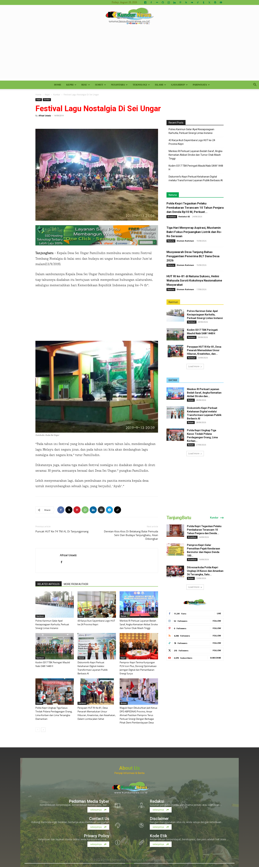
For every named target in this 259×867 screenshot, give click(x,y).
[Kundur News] (129, 16)
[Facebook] (151, 2)
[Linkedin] (174, 2)
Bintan (124, 703)
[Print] (101, 509)
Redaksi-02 (184, 216)
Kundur (56, 94)
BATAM (173, 380)
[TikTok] (197, 2)
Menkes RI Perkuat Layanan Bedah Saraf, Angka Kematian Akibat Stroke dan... (204, 393)
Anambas (172, 216)
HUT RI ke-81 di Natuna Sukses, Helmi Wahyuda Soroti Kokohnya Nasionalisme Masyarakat (194, 280)
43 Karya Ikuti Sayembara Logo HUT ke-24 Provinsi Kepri (192, 142)
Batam (123, 616)
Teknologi (140, 84)
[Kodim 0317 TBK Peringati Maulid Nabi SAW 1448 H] (54, 646)
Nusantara (118, 84)
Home (57, 84)
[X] (209, 2)
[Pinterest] (180, 2)
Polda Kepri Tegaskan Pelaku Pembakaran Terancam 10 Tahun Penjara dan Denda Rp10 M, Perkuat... (195, 208)
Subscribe (215, 657)
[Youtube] (221, 2)
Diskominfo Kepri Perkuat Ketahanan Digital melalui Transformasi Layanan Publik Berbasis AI (196, 178)
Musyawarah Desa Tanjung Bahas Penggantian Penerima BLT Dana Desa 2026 (192, 256)
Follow (217, 620)
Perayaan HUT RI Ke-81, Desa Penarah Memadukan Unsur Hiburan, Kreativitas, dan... (204, 350)
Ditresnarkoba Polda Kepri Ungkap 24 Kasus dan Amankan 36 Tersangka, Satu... (205, 571)
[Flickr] (157, 2)
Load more (193, 366)
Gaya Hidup (178, 84)
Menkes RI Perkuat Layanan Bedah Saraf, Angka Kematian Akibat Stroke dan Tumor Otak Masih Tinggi (139, 624)
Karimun (40, 616)
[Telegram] (109, 509)
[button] (255, 85)
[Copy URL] (117, 509)
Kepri (69, 84)
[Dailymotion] (145, 2)
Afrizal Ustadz (45, 115)
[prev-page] (37, 729)
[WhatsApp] (85, 509)
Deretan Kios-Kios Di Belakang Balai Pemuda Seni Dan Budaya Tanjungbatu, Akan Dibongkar (131, 535)
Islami (159, 84)
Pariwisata (200, 84)
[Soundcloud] (192, 2)
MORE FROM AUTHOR (76, 584)
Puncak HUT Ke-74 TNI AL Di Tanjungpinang (61, 531)
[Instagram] (168, 2)
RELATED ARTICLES (49, 584)
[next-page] (43, 729)
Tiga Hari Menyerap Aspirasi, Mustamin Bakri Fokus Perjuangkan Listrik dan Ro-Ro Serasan (194, 232)
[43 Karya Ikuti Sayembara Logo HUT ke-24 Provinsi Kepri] (97, 604)
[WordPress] (215, 2)
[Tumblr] (203, 2)
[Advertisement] (129, 54)
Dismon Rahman (185, 240)
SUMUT (99, 84)
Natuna (173, 195)
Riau (84, 84)
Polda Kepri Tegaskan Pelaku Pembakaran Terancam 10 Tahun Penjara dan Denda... (204, 530)
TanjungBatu (178, 517)
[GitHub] (162, 2)
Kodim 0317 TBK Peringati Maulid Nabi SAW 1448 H (196, 167)
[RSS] (186, 2)
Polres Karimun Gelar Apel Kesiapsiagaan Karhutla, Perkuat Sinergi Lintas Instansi (52, 624)
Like (219, 613)
